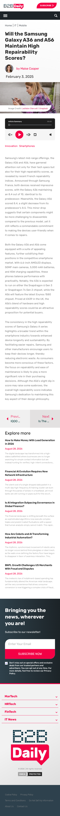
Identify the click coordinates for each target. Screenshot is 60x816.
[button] (56, 16)
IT (15, 25)
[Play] (19, 135)
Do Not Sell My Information (41, 800)
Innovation (11, 146)
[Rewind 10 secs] (10, 134)
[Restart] (35, 134)
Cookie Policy (11, 794)
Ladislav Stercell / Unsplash (35, 108)
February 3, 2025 (20, 76)
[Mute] (50, 134)
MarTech (11, 696)
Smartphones (27, 146)
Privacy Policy (26, 794)
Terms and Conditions (15, 800)
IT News (10, 719)
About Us (9, 806)
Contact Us (22, 806)
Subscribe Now (30, 654)
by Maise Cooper (27, 68)
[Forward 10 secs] (28, 134)
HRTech (10, 704)
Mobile (23, 25)
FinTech (10, 711)
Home (8, 25)
